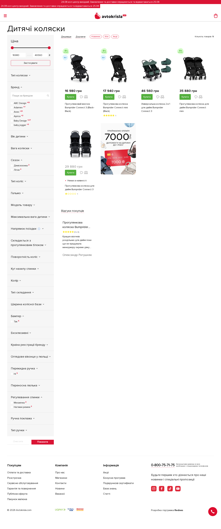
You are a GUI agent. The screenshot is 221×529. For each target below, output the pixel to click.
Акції (106, 472)
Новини (59, 488)
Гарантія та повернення (21, 488)
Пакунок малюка (17, 499)
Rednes (179, 510)
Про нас (60, 472)
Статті (106, 493)
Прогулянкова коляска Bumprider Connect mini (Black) (115, 107)
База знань (110, 488)
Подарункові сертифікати (118, 483)
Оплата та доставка (19, 472)
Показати (42, 442)
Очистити (18, 441)
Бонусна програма (114, 478)
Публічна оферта (17, 493)
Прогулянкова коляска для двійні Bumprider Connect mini (194, 107)
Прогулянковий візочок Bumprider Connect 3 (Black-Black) (79, 107)
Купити (70, 96)
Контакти (60, 483)
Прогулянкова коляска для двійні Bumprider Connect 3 (79, 187)
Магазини (61, 478)
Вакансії (60, 493)
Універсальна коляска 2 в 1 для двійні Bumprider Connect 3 (155, 107)
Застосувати (30, 62)
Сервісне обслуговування (22, 483)
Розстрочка (14, 478)
